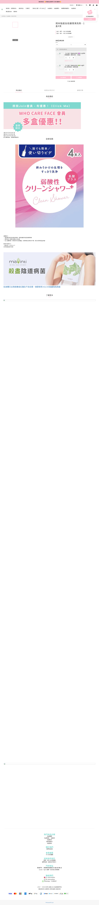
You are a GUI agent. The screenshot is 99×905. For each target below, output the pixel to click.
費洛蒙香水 (9, 11)
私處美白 (50, 8)
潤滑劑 (15, 11)
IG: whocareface (50, 877)
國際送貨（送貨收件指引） (49, 862)
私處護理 (56, 8)
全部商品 (4, 16)
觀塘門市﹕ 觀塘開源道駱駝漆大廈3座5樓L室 (49, 868)
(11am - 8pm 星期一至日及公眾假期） (49, 870)
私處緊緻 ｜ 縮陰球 (49, 838)
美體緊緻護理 (65, 8)
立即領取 (90, 19)
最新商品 (21, 8)
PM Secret (48, 902)
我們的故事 (49, 849)
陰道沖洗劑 (13, 16)
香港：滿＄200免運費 (50, 860)
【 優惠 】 (27, 8)
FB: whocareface (50, 879)
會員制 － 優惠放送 (11, 8)
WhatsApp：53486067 (50, 881)
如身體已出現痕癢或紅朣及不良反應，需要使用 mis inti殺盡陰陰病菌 (31, 286)
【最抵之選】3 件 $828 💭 (39, 8)
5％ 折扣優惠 (49, 854)
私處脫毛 (73, 8)
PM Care (51, 902)
